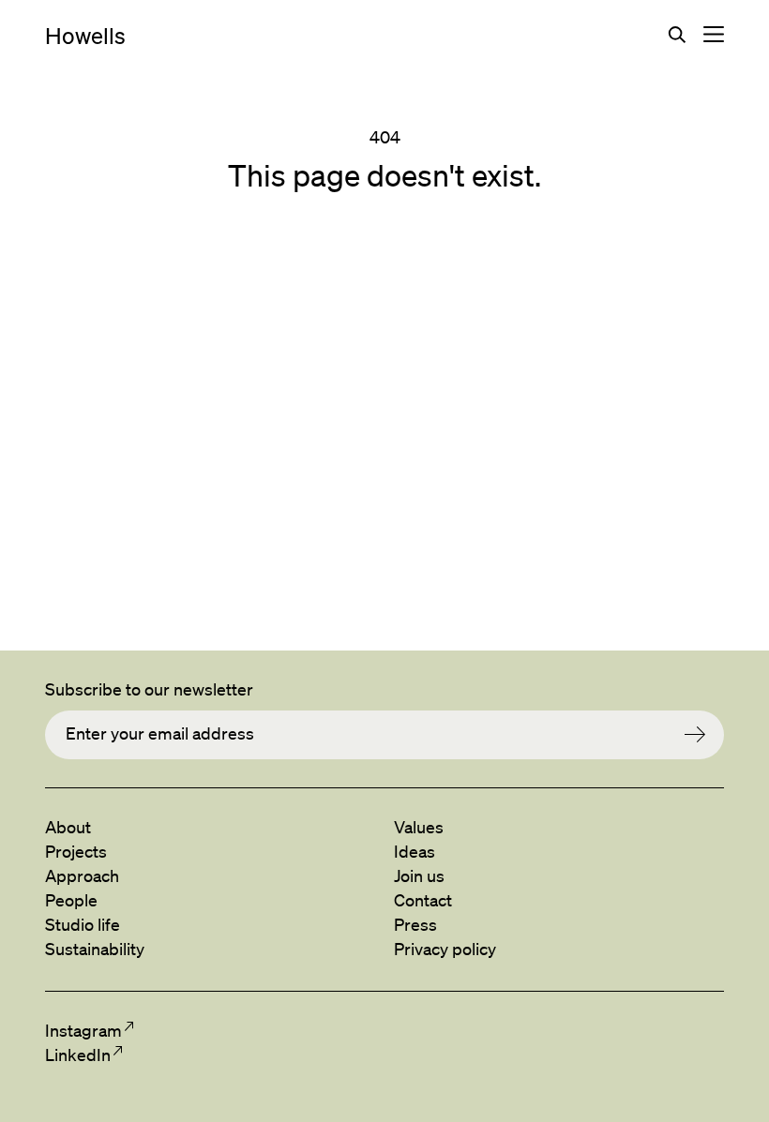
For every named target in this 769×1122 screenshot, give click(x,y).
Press (415, 924)
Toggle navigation (713, 34)
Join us (419, 875)
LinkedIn (77, 1054)
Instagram (83, 1030)
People (71, 900)
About (68, 826)
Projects (76, 851)
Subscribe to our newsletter (149, 689)
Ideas (414, 851)
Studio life (82, 924)
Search (677, 34)
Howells (85, 35)
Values (419, 826)
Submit (704, 735)
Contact (423, 900)
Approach (82, 875)
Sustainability (94, 948)
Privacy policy (445, 948)
